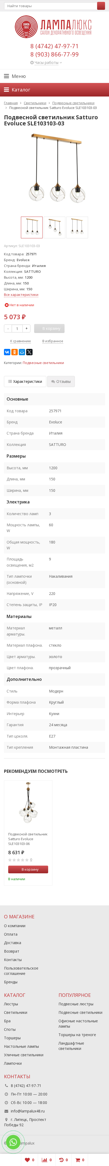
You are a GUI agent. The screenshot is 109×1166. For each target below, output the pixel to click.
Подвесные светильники (43, 363)
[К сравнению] (37, 878)
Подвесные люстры (75, 1003)
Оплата (10, 934)
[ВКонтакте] (7, 352)
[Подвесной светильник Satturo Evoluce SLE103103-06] (28, 805)
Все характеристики (21, 294)
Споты (10, 1029)
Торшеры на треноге (77, 1034)
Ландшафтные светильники (71, 1046)
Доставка (12, 942)
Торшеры (12, 1037)
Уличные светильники (23, 1054)
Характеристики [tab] (27, 381)
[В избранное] (45, 878)
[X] (29, 352)
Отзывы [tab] (63, 381)
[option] (31, 227)
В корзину (30, 869)
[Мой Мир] (22, 352)
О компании (14, 925)
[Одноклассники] (14, 352)
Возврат (11, 951)
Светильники (15, 1012)
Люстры (11, 1003)
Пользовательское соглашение (21, 971)
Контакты (13, 959)
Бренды (10, 981)
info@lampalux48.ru (28, 1111)
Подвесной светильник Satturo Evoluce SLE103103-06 (28, 839)
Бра (7, 1020)
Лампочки (13, 1063)
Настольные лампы (21, 1046)
